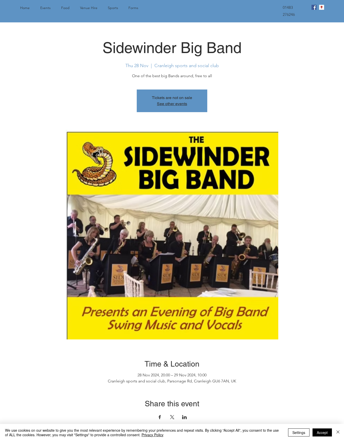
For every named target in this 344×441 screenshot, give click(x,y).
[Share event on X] (172, 417)
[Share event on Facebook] (159, 417)
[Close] (338, 432)
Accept (322, 432)
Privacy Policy (152, 434)
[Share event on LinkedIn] (184, 417)
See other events (172, 103)
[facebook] (314, 7)
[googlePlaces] (321, 7)
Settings (298, 432)
